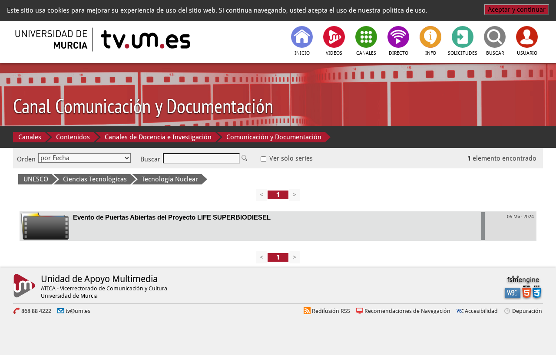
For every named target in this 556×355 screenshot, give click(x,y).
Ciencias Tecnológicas (95, 179)
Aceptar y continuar (517, 9)
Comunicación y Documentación (273, 137)
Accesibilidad (481, 311)
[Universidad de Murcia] (52, 39)
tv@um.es (78, 311)
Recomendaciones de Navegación (407, 311)
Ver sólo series (290, 158)
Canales (29, 137)
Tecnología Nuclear (170, 179)
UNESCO (35, 179)
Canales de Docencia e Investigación (158, 137)
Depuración (527, 311)
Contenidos (73, 137)
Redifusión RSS (331, 311)
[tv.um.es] (144, 39)
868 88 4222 (36, 311)
